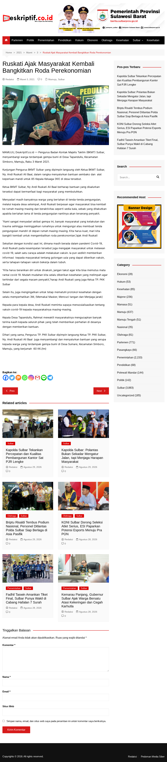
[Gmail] (37, 378)
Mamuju (52, 79)
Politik (30, 40)
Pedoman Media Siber (153, 756)
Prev (12, 390)
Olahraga (107, 40)
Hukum (79, 40)
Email (6, 691)
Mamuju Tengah (126, 319)
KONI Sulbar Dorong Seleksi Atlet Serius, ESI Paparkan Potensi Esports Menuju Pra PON (139, 128)
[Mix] (18, 378)
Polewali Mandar (127, 372)
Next (99, 390)
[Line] (44, 378)
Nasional (122, 327)
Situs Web (8, 706)
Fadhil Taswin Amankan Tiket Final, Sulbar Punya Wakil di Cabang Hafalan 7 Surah (27, 598)
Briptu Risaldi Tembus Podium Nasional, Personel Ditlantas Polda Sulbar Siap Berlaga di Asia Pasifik (137, 112)
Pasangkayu (124, 349)
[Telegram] (50, 378)
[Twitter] (12, 378)
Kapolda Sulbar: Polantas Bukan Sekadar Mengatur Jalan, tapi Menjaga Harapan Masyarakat (136, 96)
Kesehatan (122, 40)
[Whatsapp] (25, 378)
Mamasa (122, 304)
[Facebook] (5, 378)
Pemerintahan (46, 40)
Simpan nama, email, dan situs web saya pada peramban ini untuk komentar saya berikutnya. (56, 721)
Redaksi (10, 79)
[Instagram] (31, 378)
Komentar (8, 645)
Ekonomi (92, 40)
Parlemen (17, 40)
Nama (6, 676)
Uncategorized (125, 395)
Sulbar (136, 40)
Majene (121, 296)
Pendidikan (64, 40)
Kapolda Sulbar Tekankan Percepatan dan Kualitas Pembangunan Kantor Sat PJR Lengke (139, 80)
